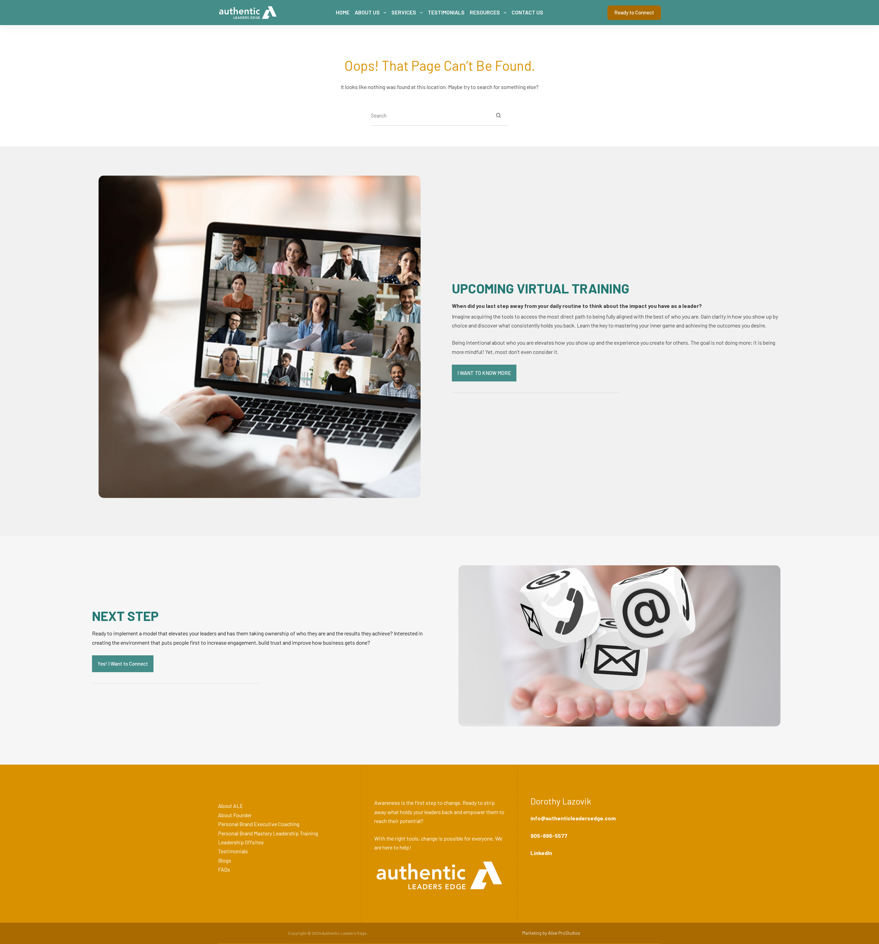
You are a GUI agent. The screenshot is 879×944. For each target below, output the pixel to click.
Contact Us (527, 12)
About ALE (230, 805)
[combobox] (429, 115)
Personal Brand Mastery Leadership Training (268, 833)
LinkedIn (541, 852)
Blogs (224, 860)
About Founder (235, 815)
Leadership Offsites (241, 842)
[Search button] (498, 115)
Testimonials (446, 12)
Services (403, 12)
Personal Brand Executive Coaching (258, 824)
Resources (485, 12)
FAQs (224, 869)
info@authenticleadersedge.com (573, 818)
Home (343, 12)
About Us (367, 12)
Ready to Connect (634, 12)
